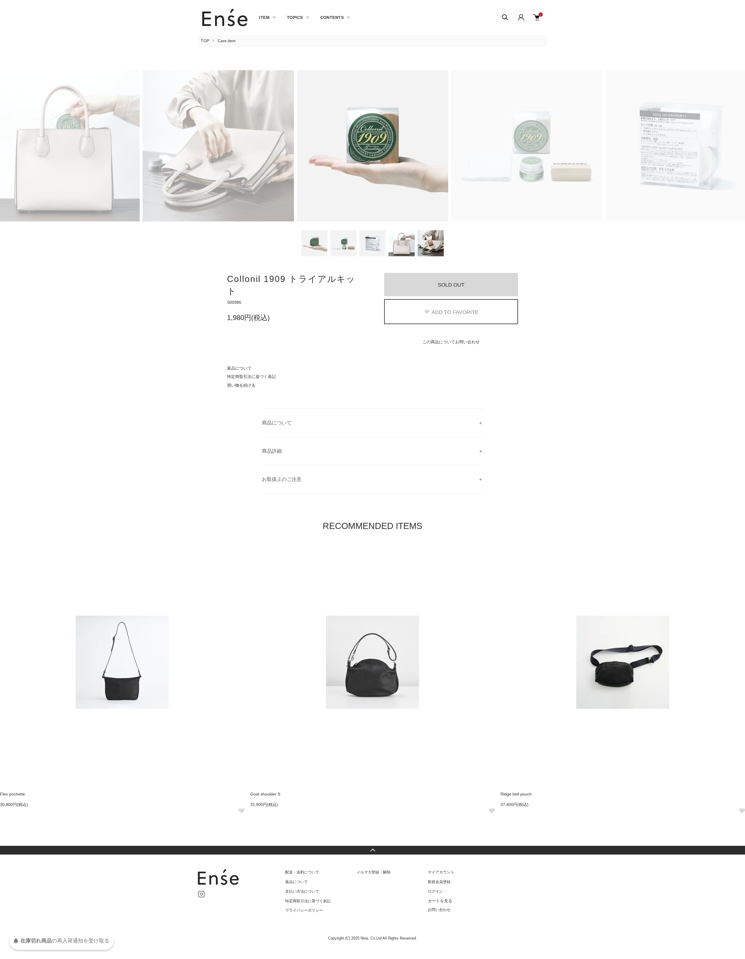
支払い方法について (302, 891)
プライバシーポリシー (304, 910)
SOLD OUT (451, 285)
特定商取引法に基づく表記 (251, 376)
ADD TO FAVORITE (455, 312)
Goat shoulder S (265, 794)
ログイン (435, 891)
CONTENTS (332, 17)
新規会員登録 (439, 882)
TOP (205, 40)
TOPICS (295, 17)
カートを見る (440, 900)
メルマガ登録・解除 (373, 872)
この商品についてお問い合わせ (451, 342)
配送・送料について (302, 872)
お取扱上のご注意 (281, 479)
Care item (227, 40)
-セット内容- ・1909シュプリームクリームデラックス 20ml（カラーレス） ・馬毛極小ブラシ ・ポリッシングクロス (318, 452)
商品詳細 (272, 451)
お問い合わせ (439, 910)
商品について (277, 423)
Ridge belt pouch (516, 794)
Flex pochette (12, 794)
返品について (239, 368)
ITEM (264, 17)
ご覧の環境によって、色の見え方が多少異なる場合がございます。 (323, 480)
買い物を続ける (241, 385)
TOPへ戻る (372, 850)
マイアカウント (441, 872)
